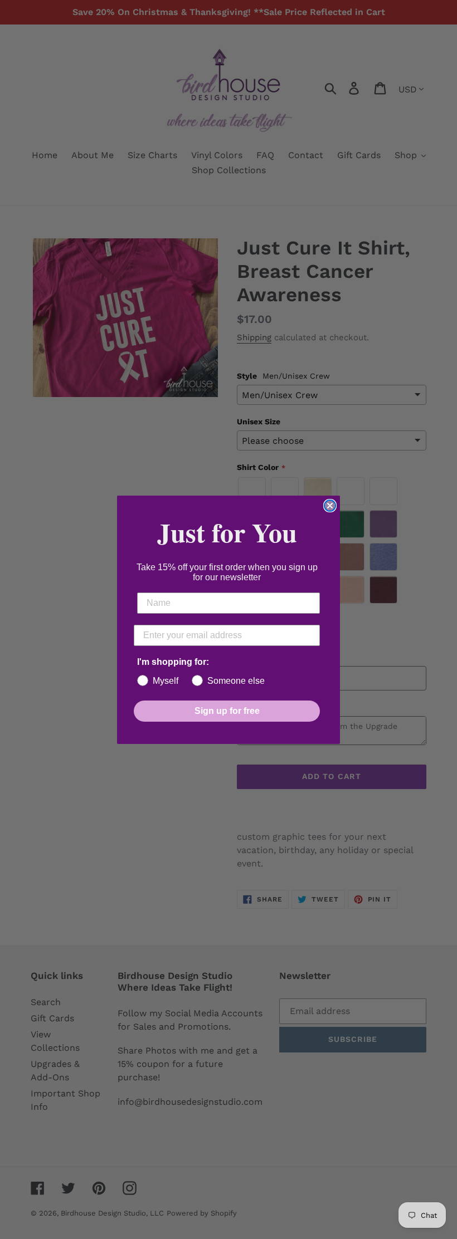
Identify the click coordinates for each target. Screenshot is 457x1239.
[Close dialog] (330, 505)
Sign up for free (227, 711)
